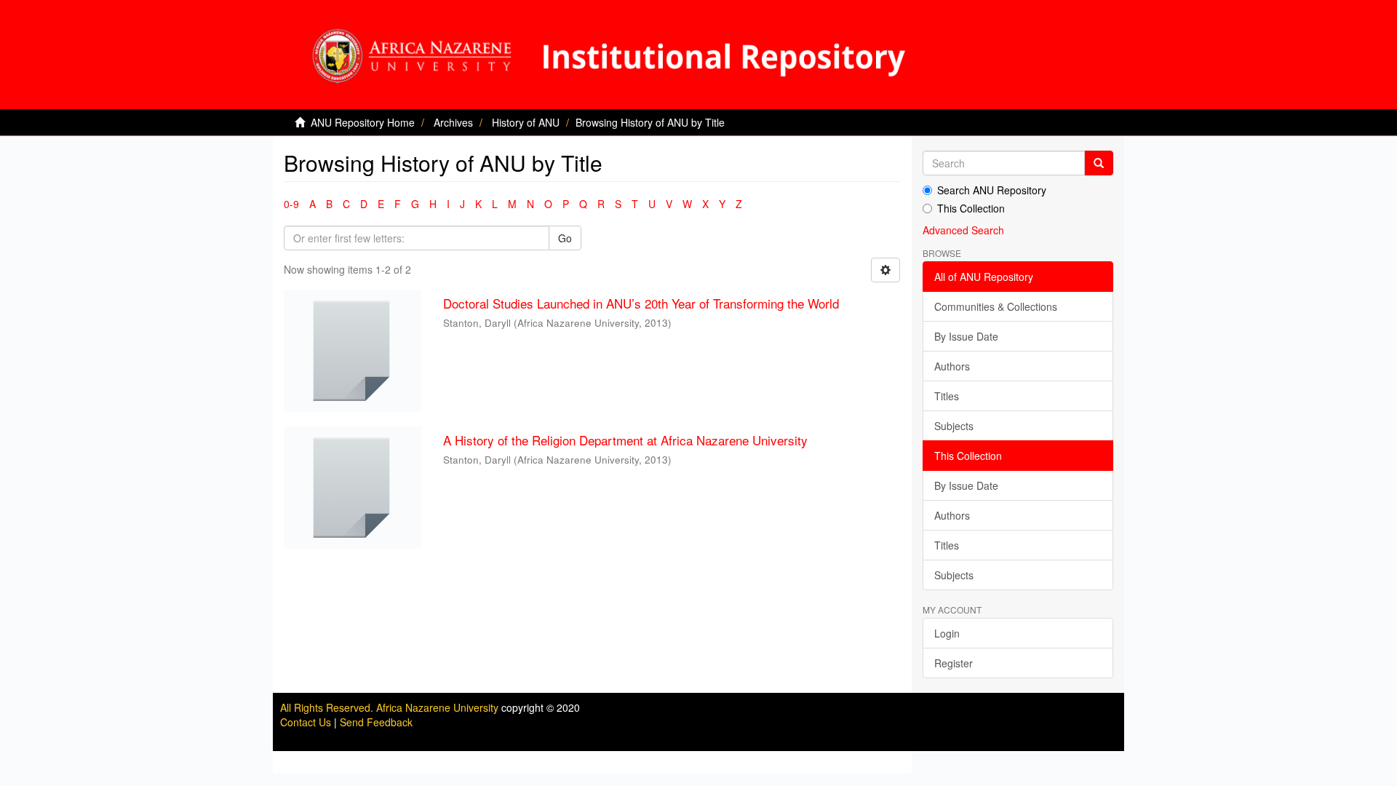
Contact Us (305, 722)
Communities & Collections (995, 306)
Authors (952, 366)
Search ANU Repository (991, 190)
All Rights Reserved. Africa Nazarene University (390, 707)
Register (953, 663)
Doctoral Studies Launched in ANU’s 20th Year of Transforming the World (641, 303)
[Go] (1098, 163)
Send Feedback (376, 722)
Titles (946, 396)
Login (947, 633)
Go (565, 238)
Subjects (954, 425)
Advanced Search (963, 230)
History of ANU (526, 122)
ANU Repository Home (363, 122)
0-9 (291, 203)
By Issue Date (966, 336)
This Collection (971, 208)
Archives (453, 122)
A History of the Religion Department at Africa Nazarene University (625, 440)
